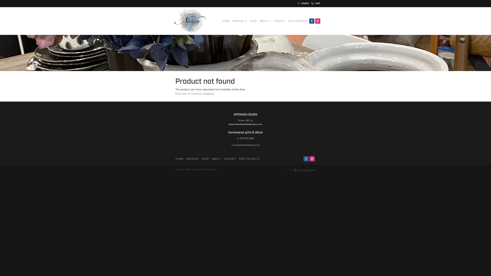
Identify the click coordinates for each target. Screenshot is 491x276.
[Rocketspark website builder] (300, 170)
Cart (317, 3)
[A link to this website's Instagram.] (317, 21)
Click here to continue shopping (194, 93)
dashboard (196, 169)
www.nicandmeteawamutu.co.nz (245, 124)
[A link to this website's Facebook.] (311, 21)
